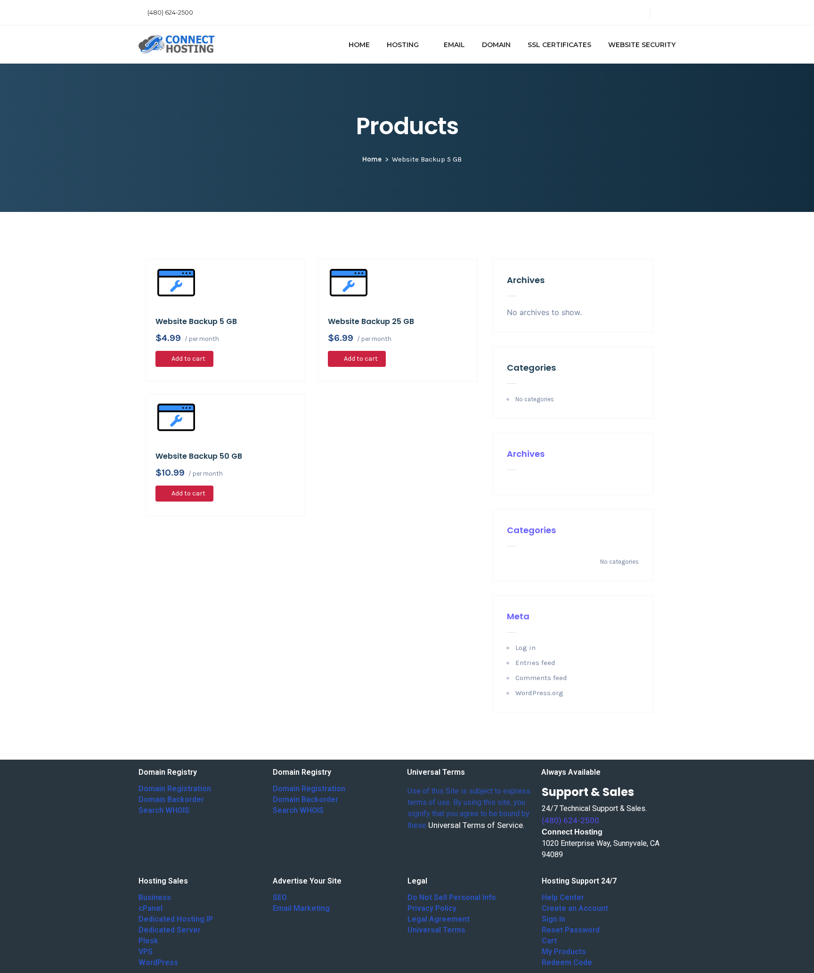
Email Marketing (301, 908)
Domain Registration (174, 788)
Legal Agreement (438, 919)
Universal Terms (436, 929)
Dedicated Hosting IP (175, 919)
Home (372, 159)
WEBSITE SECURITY (642, 45)
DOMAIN (496, 45)
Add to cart (188, 359)
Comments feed (541, 677)
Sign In (553, 919)
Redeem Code (567, 962)
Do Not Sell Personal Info (451, 897)
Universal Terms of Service (475, 825)
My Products (564, 951)
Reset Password (571, 929)
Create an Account (575, 908)
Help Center (563, 897)
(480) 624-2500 (170, 12)
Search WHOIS (163, 810)
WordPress (158, 962)
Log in (525, 647)
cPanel (150, 908)
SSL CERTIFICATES (559, 45)
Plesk (148, 940)
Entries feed (535, 662)
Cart (549, 940)
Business (154, 897)
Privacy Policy (431, 908)
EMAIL (454, 45)
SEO (280, 897)
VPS (145, 951)
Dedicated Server (169, 929)
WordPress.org (539, 693)
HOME (359, 45)
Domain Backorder (171, 799)
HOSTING (403, 45)
